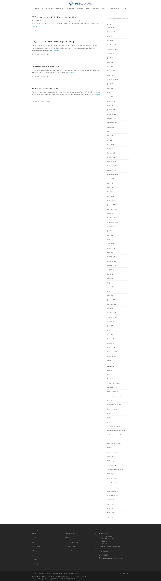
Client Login (35, 564)
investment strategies (114, 405)
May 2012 (110, 283)
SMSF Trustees (112, 478)
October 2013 (111, 218)
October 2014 (111, 170)
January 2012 (111, 300)
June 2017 (110, 62)
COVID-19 (110, 379)
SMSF (109, 439)
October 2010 (111, 360)
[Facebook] (120, 573)
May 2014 (110, 192)
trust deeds (110, 513)
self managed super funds (115, 435)
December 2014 (112, 162)
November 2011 (112, 309)
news (109, 418)
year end (110, 517)
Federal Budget (45, 30)
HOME (37, 8)
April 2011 (110, 334)
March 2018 (111, 32)
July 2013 (110, 231)
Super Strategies (112, 491)
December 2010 (112, 352)
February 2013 (111, 252)
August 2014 (111, 179)
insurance (110, 400)
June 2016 (110, 88)
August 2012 (111, 270)
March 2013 (111, 248)
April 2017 (110, 66)
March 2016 (111, 101)
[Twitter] (127, 573)
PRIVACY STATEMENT (48, 576)
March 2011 (111, 339)
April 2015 (110, 144)
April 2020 (110, 28)
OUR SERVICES (70, 8)
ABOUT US (105, 8)
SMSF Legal (111, 456)
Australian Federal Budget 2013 (46, 88)
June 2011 (110, 326)
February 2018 (111, 36)
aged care (110, 370)
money (109, 413)
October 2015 (111, 118)
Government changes (114, 396)
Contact (34, 559)
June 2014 (110, 187)
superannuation (112, 495)
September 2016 (112, 79)
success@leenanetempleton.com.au (112, 558)
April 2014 (110, 196)
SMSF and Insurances (114, 443)
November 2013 (112, 213)
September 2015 (112, 123)
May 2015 (110, 140)
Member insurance (113, 409)
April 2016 (110, 97)
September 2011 (112, 317)
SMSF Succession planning (115, 469)
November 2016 (112, 75)
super (109, 487)
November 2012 (112, 261)
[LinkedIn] (124, 573)
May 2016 (110, 92)
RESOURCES (95, 8)
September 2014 (112, 175)
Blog (33, 555)
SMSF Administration (71, 542)
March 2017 (111, 71)
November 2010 (112, 356)
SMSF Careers (36, 546)
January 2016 (111, 110)
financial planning (112, 392)
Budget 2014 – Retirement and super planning (53, 41)
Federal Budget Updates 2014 (45, 66)
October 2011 (111, 313)
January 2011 (111, 347)
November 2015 (112, 114)
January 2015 (111, 157)
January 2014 (111, 205)
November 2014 (112, 166)
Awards (34, 542)
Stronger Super (112, 482)
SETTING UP (59, 8)
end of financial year (113, 383)
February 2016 (111, 105)
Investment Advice (71, 533)
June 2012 (110, 278)
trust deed (110, 508)
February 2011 (111, 343)
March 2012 (111, 291)
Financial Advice (70, 551)
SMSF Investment (112, 452)
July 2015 (110, 131)
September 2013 (112, 222)
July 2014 (110, 183)
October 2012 (111, 265)
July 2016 (110, 84)
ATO (108, 374)
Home (34, 533)
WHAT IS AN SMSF (47, 8)
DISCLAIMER (36, 576)
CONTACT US (115, 8)
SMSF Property (112, 461)
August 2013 (111, 226)
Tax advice (110, 500)
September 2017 (112, 49)
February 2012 (111, 296)
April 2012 (110, 287)
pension (109, 422)
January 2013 (111, 257)
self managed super (113, 426)
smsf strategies (112, 465)
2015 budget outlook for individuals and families (54, 17)
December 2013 (112, 209)
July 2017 (110, 58)
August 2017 (111, 54)
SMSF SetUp (69, 538)
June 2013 (110, 235)
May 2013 (110, 239)
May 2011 (110, 330)
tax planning (111, 504)
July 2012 (110, 274)
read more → (36, 26)
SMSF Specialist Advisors (39, 551)
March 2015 (111, 149)
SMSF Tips (110, 474)
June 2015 (110, 136)
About (34, 538)
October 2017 (111, 45)
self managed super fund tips (116, 431)
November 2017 (112, 41)
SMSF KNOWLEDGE (83, 8)
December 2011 (112, 304)
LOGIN (124, 8)
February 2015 (111, 153)
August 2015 (111, 127)
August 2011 (111, 321)
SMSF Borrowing (112, 448)
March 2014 (111, 200)
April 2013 (110, 244)
